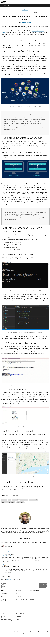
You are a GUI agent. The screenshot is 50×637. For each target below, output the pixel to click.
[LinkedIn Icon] (17, 496)
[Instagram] (43, 587)
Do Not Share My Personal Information (42, 632)
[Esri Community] (40, 587)
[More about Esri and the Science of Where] (3, 586)
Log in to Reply (5, 551)
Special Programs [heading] (20, 609)
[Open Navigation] (48, 2)
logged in (9, 579)
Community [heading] (18, 590)
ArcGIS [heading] (2, 590)
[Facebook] (40, 584)
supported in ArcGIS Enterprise (29, 62)
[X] (43, 584)
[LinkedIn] (46, 584)
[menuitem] (8, 593)
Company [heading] (3, 609)
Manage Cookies (31, 632)
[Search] (44, 2)
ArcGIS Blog (4, 5)
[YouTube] (46, 587)
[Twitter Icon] (11, 496)
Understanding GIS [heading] (34, 590)
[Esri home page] (3, 2)
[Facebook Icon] (14, 496)
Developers (15, 12)
